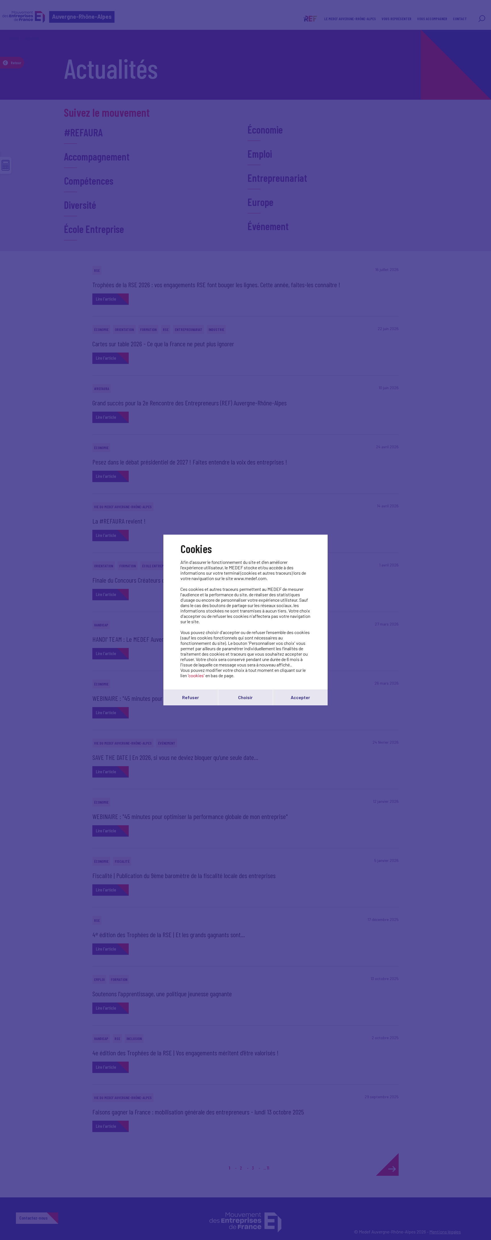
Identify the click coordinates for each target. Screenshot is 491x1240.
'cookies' (196, 675)
